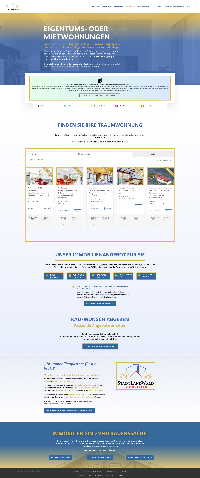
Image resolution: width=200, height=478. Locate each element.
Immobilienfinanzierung (101, 303)
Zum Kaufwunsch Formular (100, 346)
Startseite (94, 7)
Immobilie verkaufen (100, 457)
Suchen (153, 154)
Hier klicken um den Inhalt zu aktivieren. (99, 95)
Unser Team (107, 7)
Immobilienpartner (173, 7)
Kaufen (129, 7)
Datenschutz (109, 475)
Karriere (157, 7)
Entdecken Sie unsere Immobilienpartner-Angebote (69, 410)
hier (130, 90)
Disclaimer (119, 475)
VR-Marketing (143, 7)
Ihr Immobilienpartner (139, 457)
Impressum (99, 475)
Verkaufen (118, 7)
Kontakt (191, 7)
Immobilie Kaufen (60, 457)
